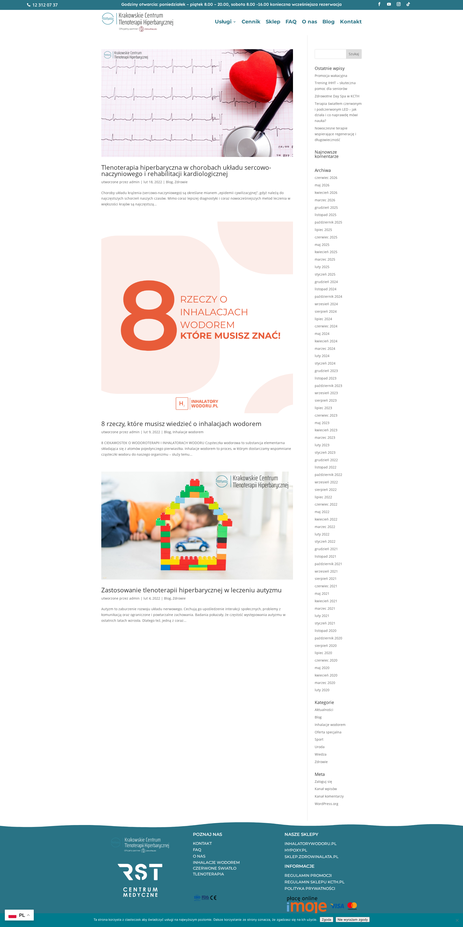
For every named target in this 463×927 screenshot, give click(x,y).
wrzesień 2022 (326, 482)
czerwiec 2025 (326, 237)
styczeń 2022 (325, 541)
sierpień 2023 (326, 400)
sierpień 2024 (326, 311)
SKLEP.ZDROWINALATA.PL (312, 856)
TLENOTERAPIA (208, 874)
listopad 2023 (325, 378)
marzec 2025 (325, 259)
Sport (319, 739)
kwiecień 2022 (326, 519)
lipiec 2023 (323, 408)
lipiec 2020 (323, 652)
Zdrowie (181, 182)
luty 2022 (322, 534)
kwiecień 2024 (326, 341)
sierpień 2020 (326, 645)
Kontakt (351, 22)
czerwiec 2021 (326, 586)
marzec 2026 (325, 200)
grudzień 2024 (326, 281)
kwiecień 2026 (326, 192)
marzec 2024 (325, 348)
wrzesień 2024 (326, 304)
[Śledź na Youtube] (389, 4)
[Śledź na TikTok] (408, 4)
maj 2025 (322, 244)
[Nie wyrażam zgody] (457, 920)
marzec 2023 (325, 437)
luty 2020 (322, 690)
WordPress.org (326, 803)
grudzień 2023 (326, 370)
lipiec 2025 (323, 229)
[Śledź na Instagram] (398, 4)
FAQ (291, 22)
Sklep (273, 22)
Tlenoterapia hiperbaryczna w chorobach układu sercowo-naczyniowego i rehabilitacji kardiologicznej (186, 170)
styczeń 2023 (325, 452)
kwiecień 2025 (326, 252)
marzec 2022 (325, 526)
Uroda (320, 746)
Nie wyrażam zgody (353, 919)
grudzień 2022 (326, 460)
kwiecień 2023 (326, 430)
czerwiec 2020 (326, 660)
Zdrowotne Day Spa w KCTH (337, 96)
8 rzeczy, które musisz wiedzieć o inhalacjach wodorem (181, 423)
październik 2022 (328, 474)
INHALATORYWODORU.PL (311, 843)
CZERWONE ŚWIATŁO (214, 868)
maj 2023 (322, 422)
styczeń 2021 (325, 623)
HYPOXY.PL (296, 850)
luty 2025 (322, 266)
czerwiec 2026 (326, 177)
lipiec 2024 (323, 319)
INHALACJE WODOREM (216, 862)
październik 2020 (328, 638)
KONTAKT (202, 843)
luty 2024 (322, 355)
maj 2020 (322, 667)
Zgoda (326, 919)
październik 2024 (328, 296)
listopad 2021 (325, 556)
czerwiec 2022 (326, 504)
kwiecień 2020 (326, 675)
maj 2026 (322, 185)
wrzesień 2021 (326, 571)
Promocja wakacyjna (331, 75)
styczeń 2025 (325, 274)
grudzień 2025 (326, 207)
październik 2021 (328, 564)
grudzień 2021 (326, 549)
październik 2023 (328, 385)
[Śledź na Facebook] (379, 4)
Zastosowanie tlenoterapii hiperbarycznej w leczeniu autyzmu (191, 590)
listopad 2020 (325, 630)
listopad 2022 (325, 467)
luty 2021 (322, 615)
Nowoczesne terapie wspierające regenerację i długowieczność (335, 134)
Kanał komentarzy (329, 796)
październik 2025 (328, 222)
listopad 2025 (325, 214)
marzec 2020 (325, 682)
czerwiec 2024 (326, 326)
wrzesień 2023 (326, 393)
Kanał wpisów (326, 788)
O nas (309, 22)
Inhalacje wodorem (188, 432)
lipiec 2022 (323, 497)
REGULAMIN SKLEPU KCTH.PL (315, 882)
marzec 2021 (325, 608)
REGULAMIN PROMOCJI (308, 875)
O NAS (199, 856)
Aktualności (324, 709)
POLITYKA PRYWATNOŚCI (310, 888)
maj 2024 (322, 333)
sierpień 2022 (326, 489)
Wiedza (321, 754)
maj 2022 (322, 511)
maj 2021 (322, 593)
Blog (328, 22)
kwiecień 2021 (326, 601)
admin (134, 182)
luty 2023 (322, 445)
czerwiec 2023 (326, 415)
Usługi (223, 22)
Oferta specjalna (328, 732)
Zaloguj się (323, 781)
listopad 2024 (325, 289)
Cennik (251, 22)
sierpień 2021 (326, 578)
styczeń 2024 (325, 363)
